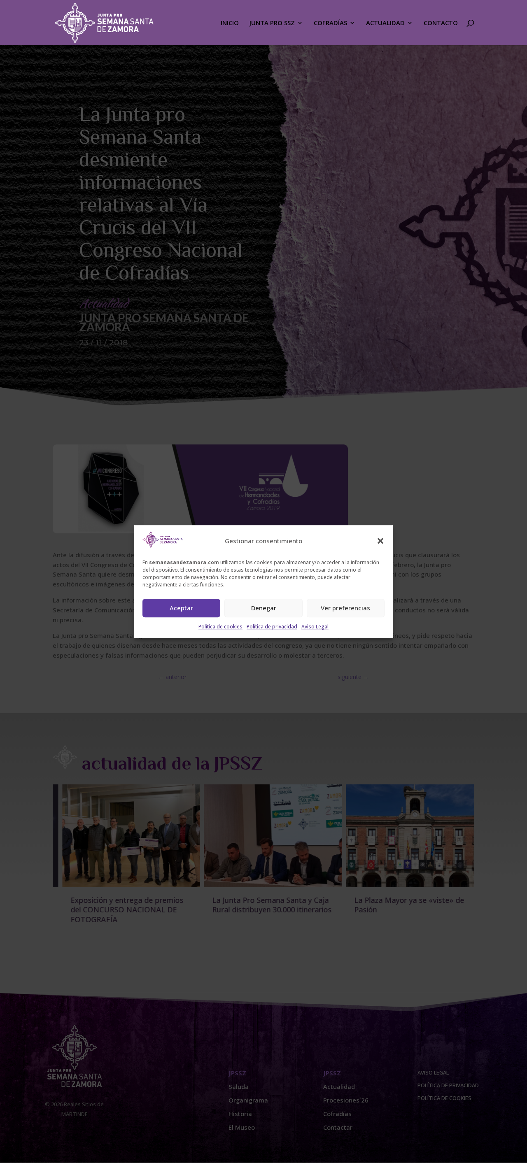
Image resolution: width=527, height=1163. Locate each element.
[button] (380, 541)
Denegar (263, 608)
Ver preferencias (345, 608)
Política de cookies (220, 626)
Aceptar (181, 608)
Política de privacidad (272, 626)
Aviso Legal (315, 626)
